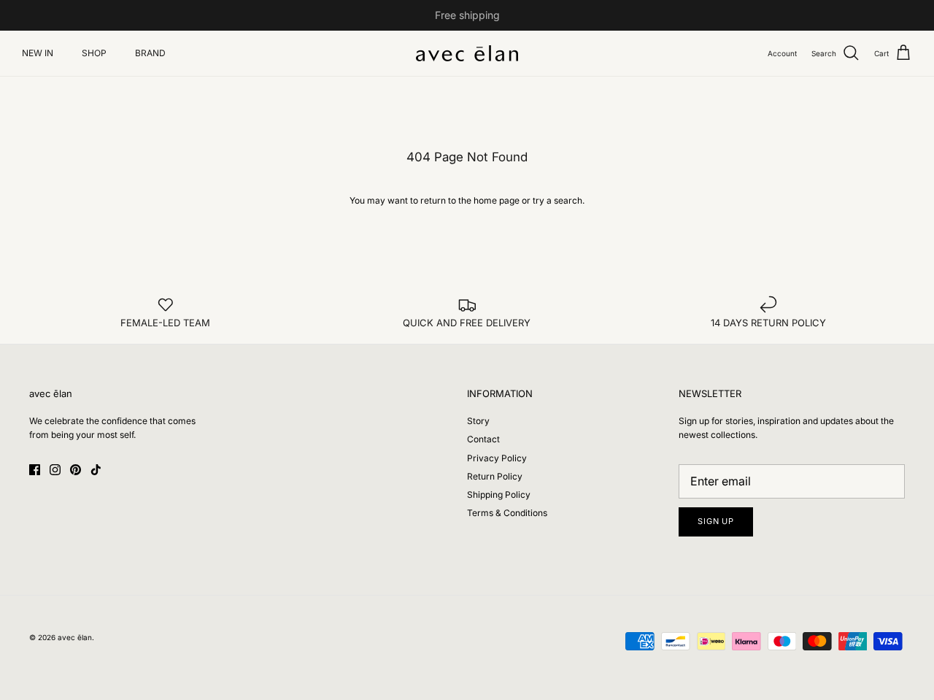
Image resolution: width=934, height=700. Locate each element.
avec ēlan (75, 637)
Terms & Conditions (507, 512)
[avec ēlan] (467, 53)
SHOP (94, 52)
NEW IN (37, 52)
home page (497, 200)
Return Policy (494, 476)
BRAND (150, 52)
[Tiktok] (95, 469)
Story (478, 420)
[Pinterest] (75, 469)
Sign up (716, 521)
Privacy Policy (497, 458)
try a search (557, 200)
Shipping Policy (498, 494)
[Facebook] (34, 469)
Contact (483, 439)
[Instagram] (55, 469)
